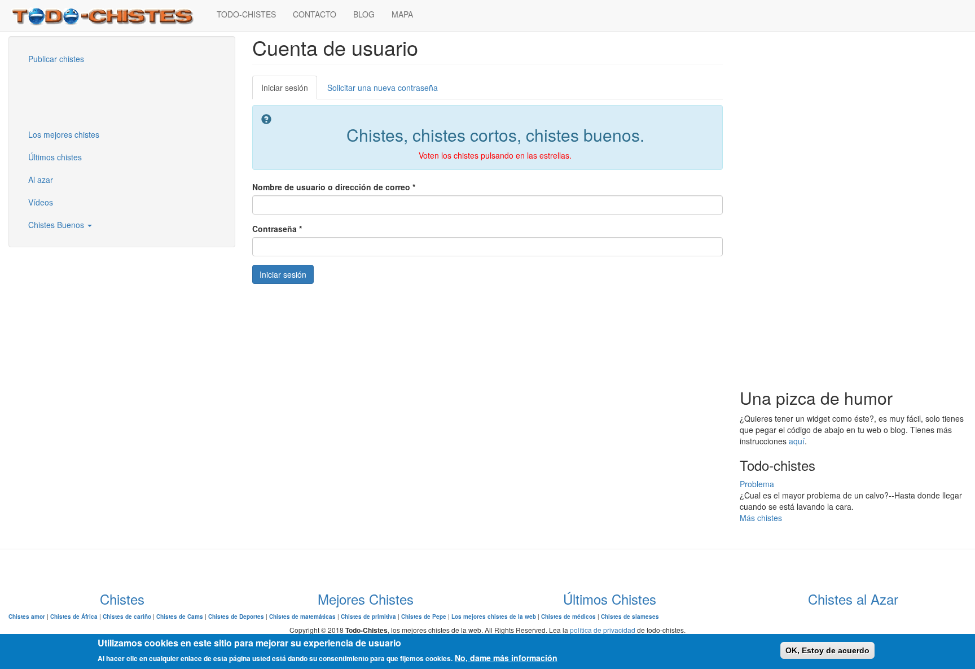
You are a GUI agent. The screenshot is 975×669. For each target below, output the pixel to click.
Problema (757, 483)
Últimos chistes (55, 157)
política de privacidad (602, 630)
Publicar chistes (56, 58)
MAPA (402, 14)
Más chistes (761, 517)
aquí (797, 441)
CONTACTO (314, 14)
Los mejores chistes (63, 134)
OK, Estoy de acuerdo (827, 650)
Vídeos (40, 202)
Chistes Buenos (57, 224)
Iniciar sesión (289, 90)
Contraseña (277, 228)
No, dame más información (506, 657)
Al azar (40, 179)
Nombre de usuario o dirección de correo (333, 187)
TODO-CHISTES (246, 14)
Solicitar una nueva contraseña (382, 87)
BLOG (364, 14)
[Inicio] (108, 16)
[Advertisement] (76, 95)
